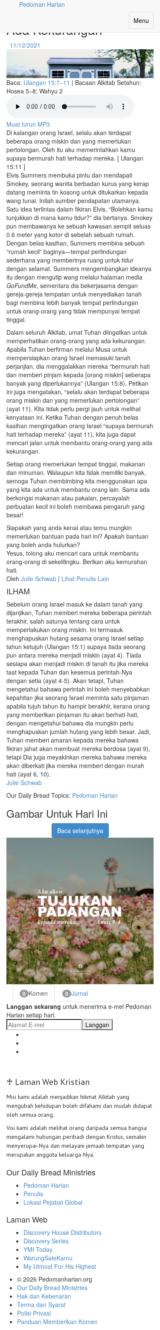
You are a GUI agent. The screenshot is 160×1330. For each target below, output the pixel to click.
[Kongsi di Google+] (22, 826)
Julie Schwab (38, 578)
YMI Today (37, 1249)
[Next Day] (43, 45)
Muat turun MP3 (28, 124)
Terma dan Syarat (41, 1304)
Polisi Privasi (34, 1313)
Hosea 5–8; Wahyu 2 (34, 91)
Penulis (33, 1193)
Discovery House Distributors (62, 1232)
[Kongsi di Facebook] (11, 826)
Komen (35, 993)
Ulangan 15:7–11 (46, 82)
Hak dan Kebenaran (44, 1296)
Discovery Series (46, 1241)
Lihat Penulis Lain (85, 578)
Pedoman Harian (95, 795)
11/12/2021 (25, 45)
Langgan (97, 1024)
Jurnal (76, 993)
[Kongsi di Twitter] (33, 826)
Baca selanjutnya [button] (80, 830)
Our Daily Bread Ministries (52, 1287)
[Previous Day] (7, 45)
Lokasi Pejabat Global (52, 1202)
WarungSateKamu (48, 1258)
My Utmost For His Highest (59, 1266)
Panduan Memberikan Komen (57, 1321)
